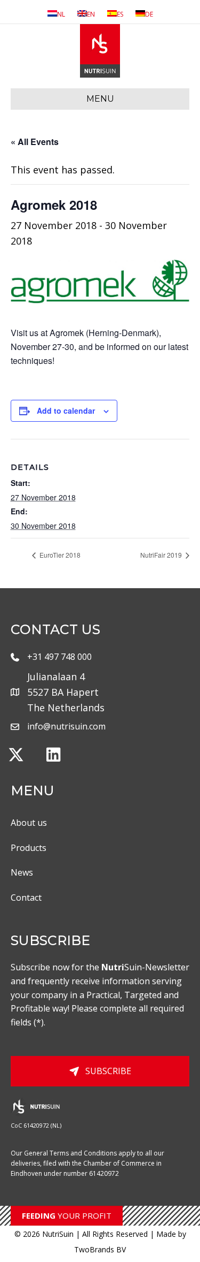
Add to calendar (66, 410)
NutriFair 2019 (161, 554)
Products (28, 848)
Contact (26, 897)
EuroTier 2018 (59, 554)
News (22, 872)
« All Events (35, 141)
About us (29, 822)
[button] (16, 755)
